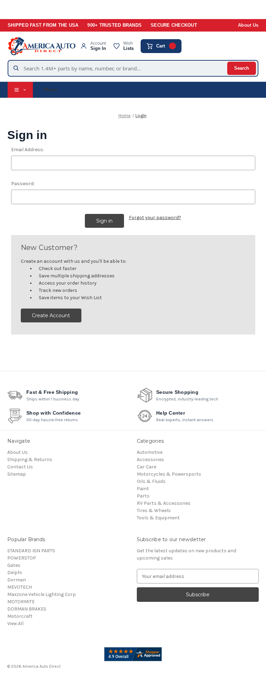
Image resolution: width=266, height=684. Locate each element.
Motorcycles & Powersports (169, 474)
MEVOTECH (19, 587)
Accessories (150, 459)
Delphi (14, 572)
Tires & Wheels (154, 510)
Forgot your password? (155, 217)
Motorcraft (20, 616)
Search (241, 68)
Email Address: (27, 150)
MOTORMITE (21, 602)
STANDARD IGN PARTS (31, 551)
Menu (50, 89)
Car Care (146, 467)
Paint (143, 489)
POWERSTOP (21, 558)
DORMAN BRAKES (26, 609)
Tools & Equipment (158, 518)
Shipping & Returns (29, 459)
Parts (143, 496)
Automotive (149, 452)
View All (15, 623)
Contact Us (20, 467)
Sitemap (16, 474)
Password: (23, 184)
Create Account (51, 315)
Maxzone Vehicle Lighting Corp (41, 594)
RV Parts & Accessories (163, 503)
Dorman (16, 580)
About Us (248, 25)
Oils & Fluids (151, 481)
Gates (13, 565)
